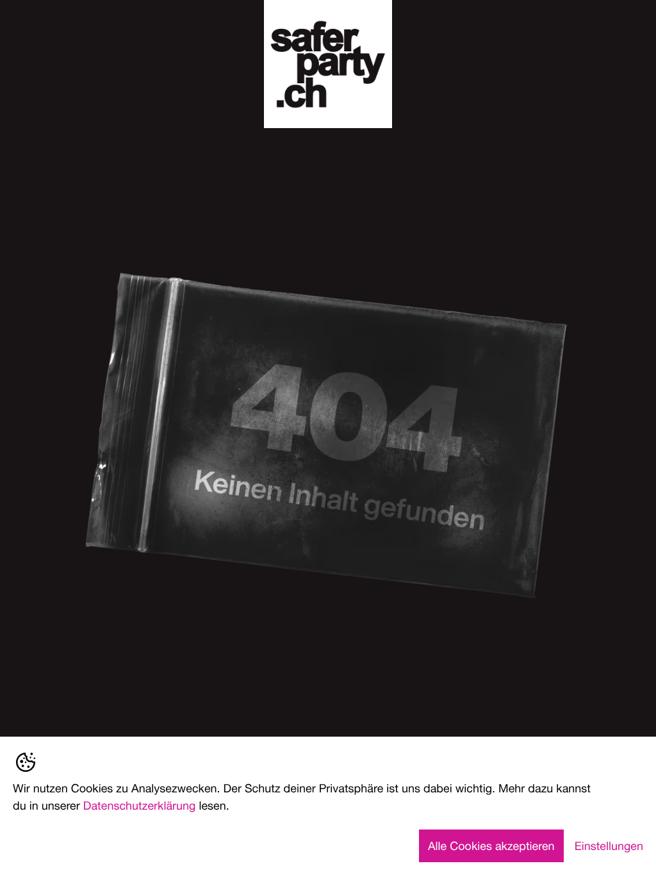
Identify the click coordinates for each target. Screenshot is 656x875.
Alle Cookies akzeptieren (491, 845)
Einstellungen (609, 845)
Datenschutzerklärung (139, 805)
